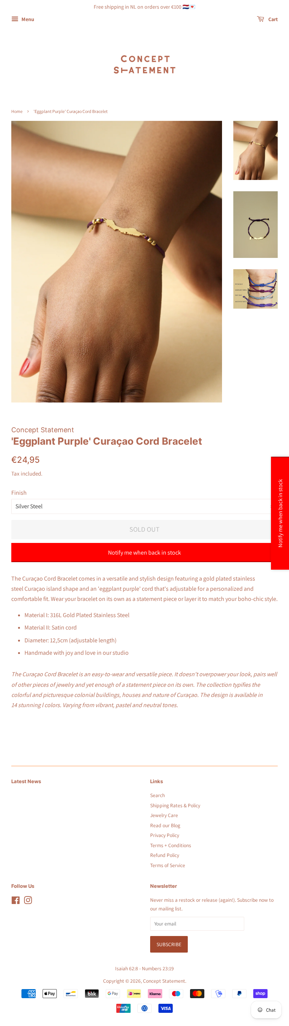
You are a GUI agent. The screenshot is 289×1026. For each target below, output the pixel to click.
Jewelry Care (164, 815)
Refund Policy (164, 855)
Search (157, 795)
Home (17, 111)
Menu (27, 19)
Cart (272, 19)
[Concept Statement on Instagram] (28, 901)
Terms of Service (167, 865)
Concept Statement (164, 980)
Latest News (26, 781)
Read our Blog (165, 825)
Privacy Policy (164, 835)
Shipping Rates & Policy (175, 805)
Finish (19, 493)
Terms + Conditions (170, 845)
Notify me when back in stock (144, 552)
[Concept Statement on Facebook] (15, 901)
